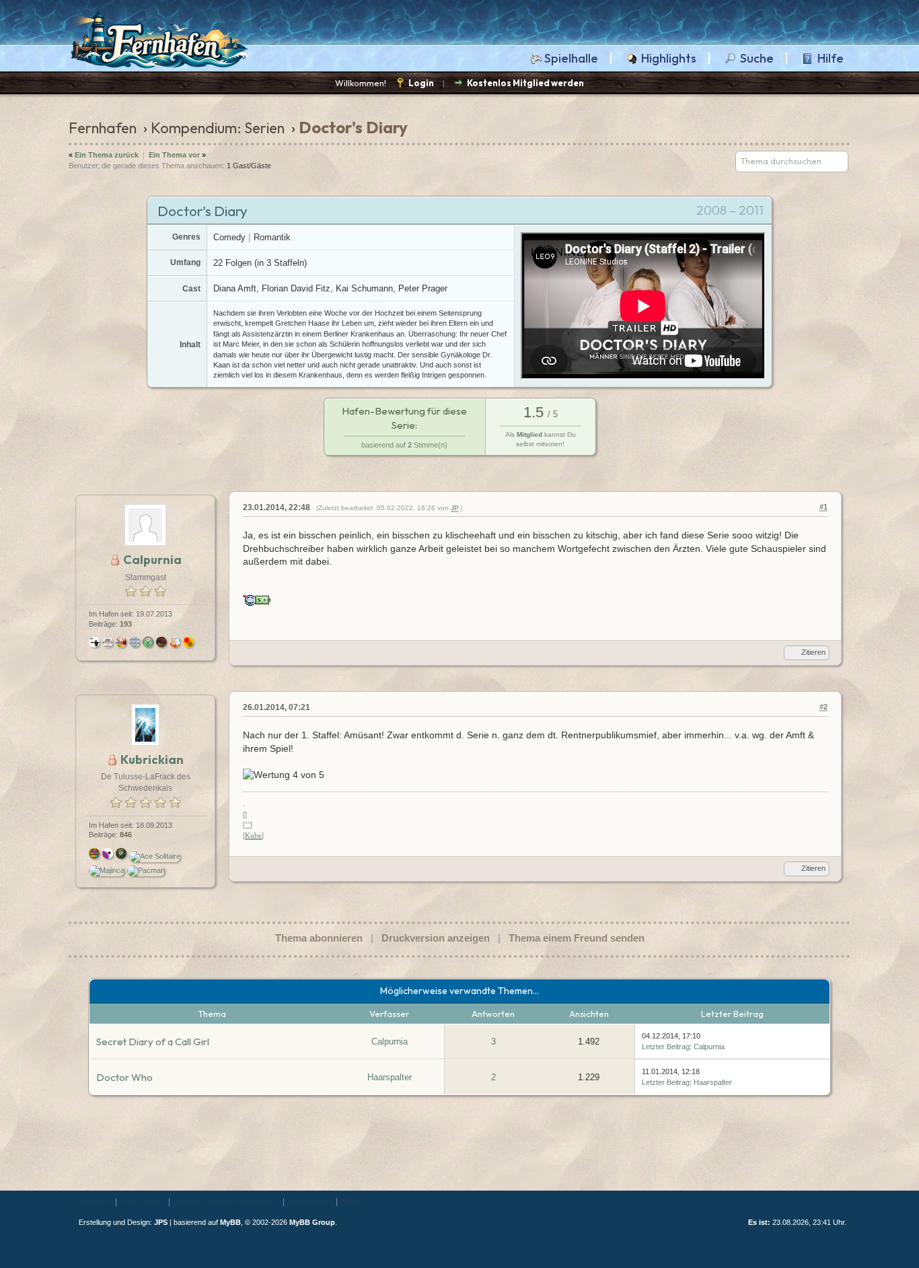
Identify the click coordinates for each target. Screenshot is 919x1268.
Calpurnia (389, 1041)
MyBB (230, 1222)
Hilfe (830, 58)
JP (454, 508)
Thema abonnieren (319, 938)
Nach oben (142, 1201)
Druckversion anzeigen (435, 938)
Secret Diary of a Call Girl (152, 1041)
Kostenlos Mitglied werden (525, 82)
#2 (823, 707)
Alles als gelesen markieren (226, 1201)
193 (126, 624)
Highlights (668, 58)
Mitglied (529, 434)
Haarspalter (389, 1077)
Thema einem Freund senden (577, 938)
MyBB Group (312, 1222)
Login (421, 82)
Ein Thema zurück (107, 155)
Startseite (92, 1201)
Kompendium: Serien (218, 127)
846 (126, 835)
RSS (351, 1201)
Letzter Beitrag (666, 1047)
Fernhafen (103, 127)
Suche (757, 58)
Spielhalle (571, 58)
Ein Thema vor (174, 155)
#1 (823, 507)
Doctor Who (124, 1077)
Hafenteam (310, 1201)
